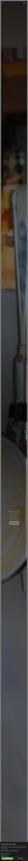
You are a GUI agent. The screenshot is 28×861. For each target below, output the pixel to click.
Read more (6, 848)
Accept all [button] (7, 858)
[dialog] (14, 851)
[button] (14, 856)
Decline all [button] (20, 858)
